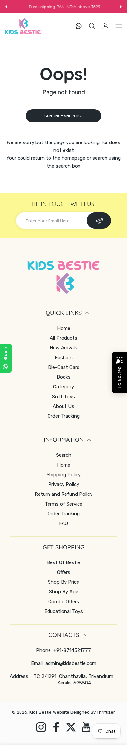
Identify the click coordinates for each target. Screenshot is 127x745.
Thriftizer (106, 712)
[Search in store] (92, 26)
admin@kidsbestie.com (70, 663)
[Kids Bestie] (23, 26)
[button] (6, 6)
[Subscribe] (99, 220)
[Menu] (118, 26)
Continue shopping (63, 116)
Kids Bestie (40, 712)
